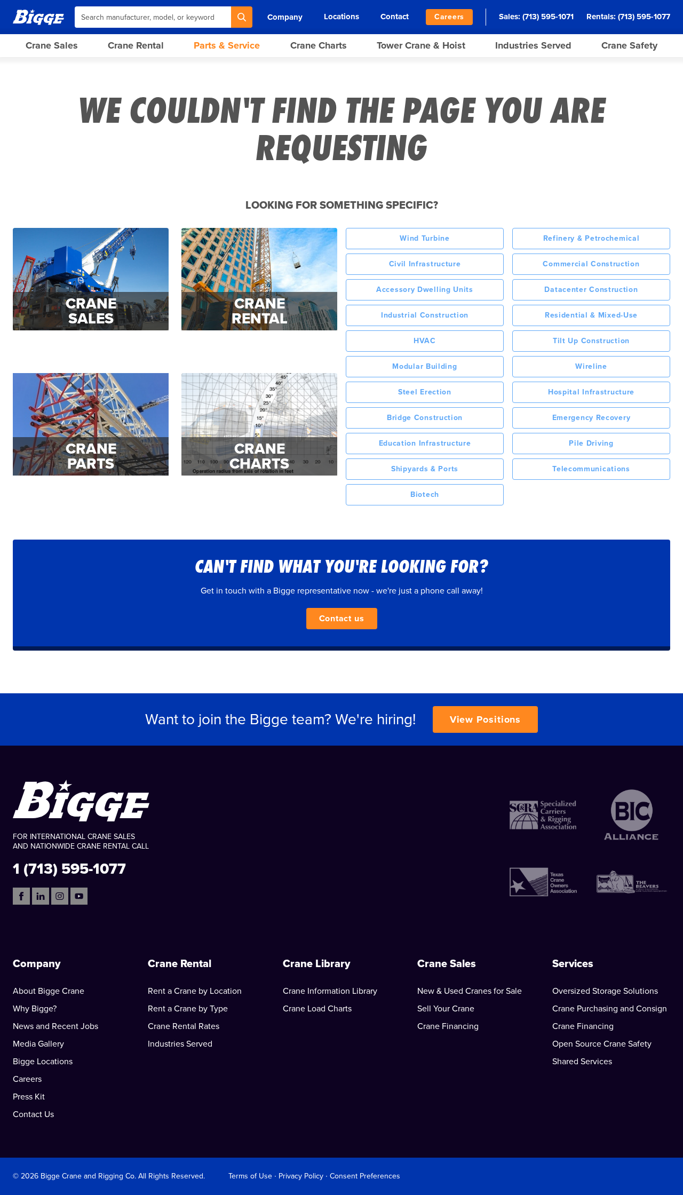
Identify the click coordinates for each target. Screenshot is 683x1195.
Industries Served (533, 45)
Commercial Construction (591, 263)
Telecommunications (591, 468)
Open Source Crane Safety (602, 1044)
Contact (394, 16)
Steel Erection (424, 392)
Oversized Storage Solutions (605, 991)
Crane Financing (448, 1026)
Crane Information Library (330, 991)
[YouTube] (79, 896)
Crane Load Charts (317, 1008)
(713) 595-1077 (644, 16)
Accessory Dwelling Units (424, 289)
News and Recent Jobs (55, 1026)
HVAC (425, 340)
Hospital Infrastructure (591, 392)
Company (285, 17)
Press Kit (29, 1096)
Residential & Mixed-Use (591, 315)
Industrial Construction (424, 315)
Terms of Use (250, 1176)
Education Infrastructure (425, 443)
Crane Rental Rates (183, 1026)
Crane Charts (318, 45)
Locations (341, 16)
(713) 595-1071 (548, 16)
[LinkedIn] (40, 896)
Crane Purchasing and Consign (609, 1008)
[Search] (241, 17)
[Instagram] (59, 896)
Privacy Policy (301, 1176)
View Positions (485, 719)
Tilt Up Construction (591, 340)
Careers (449, 16)
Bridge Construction (425, 417)
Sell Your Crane (445, 1008)
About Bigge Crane (48, 991)
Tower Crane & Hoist (421, 45)
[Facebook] (21, 896)
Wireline (591, 366)
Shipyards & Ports (424, 468)
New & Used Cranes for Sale (469, 991)
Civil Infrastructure (425, 263)
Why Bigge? (35, 1008)
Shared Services (582, 1061)
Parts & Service (227, 45)
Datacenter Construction (591, 289)
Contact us (341, 618)
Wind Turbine (424, 238)
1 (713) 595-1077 (69, 868)
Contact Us (33, 1114)
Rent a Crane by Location (195, 991)
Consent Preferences (365, 1176)
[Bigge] (38, 17)
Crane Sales (52, 45)
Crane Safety (629, 45)
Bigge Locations (43, 1061)
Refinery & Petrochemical (591, 238)
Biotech (424, 494)
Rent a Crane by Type (188, 1008)
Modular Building (424, 366)
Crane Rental (136, 45)
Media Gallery (38, 1044)
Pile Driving (591, 443)
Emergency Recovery (591, 417)
